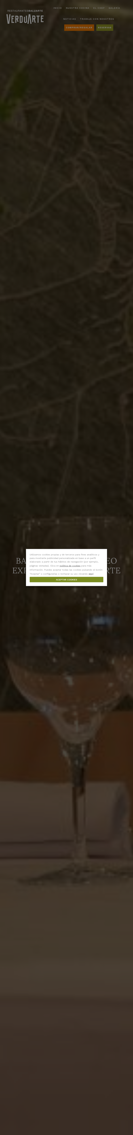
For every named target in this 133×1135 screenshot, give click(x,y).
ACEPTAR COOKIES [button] (66, 579)
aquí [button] (91, 574)
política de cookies (70, 565)
